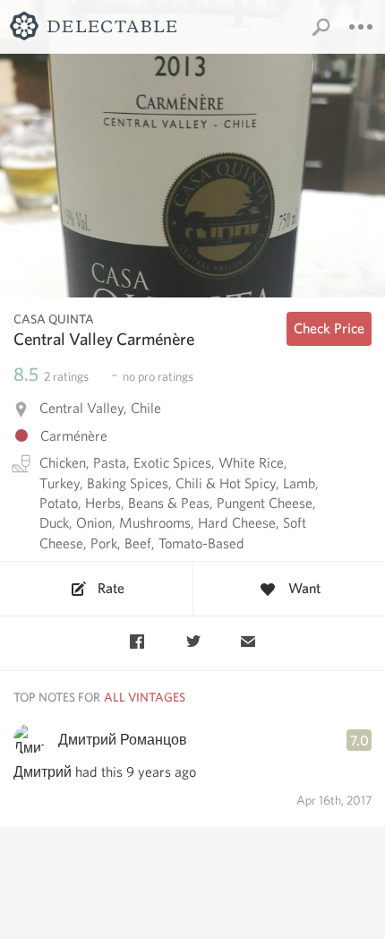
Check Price (329, 328)
